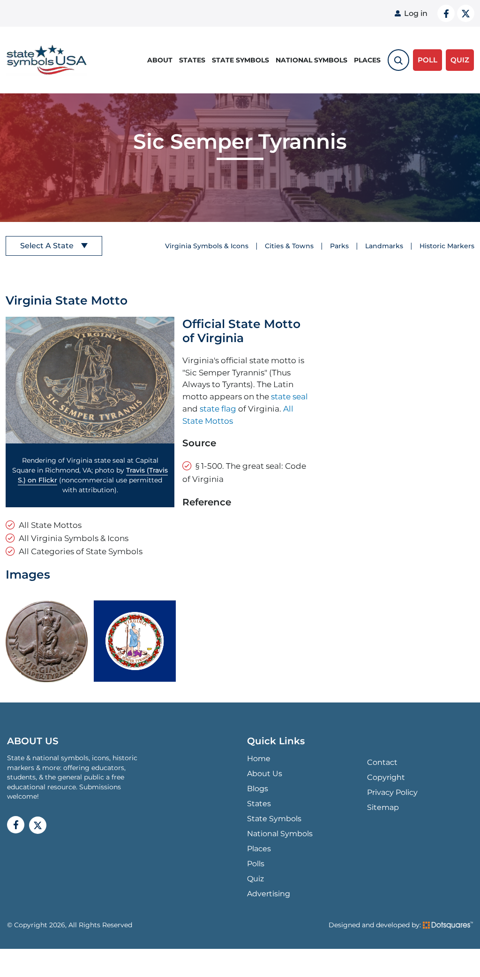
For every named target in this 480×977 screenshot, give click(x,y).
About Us (264, 773)
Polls (255, 863)
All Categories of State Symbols (80, 551)
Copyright (386, 777)
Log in (416, 13)
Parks (339, 246)
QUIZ (459, 59)
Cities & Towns (289, 246)
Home (258, 758)
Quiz (255, 878)
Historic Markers (447, 246)
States (192, 60)
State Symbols (240, 60)
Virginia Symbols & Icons (206, 246)
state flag (218, 408)
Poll (427, 59)
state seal (289, 396)
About (159, 60)
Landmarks (384, 246)
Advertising (268, 893)
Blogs (257, 788)
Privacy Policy (392, 792)
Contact (382, 762)
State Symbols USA (45, 60)
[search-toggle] (398, 60)
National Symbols (311, 60)
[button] (90, 380)
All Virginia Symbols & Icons (73, 538)
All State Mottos (50, 525)
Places (367, 60)
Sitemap (383, 807)
